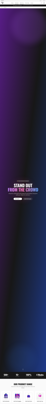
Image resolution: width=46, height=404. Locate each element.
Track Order (27, 3)
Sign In (44, 0)
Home (2, 7)
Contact (32, 3)
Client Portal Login (27, 198)
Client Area (22, 3)
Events (12, 3)
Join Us (40, 0)
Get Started (17, 198)
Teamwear (17, 3)
